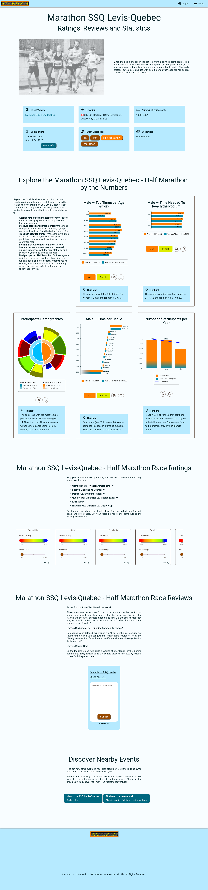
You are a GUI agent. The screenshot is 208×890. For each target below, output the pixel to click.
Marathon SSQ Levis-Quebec (40, 115)
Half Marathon (111, 137)
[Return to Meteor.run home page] (15, 4)
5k (85, 137)
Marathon (89, 144)
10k (95, 137)
